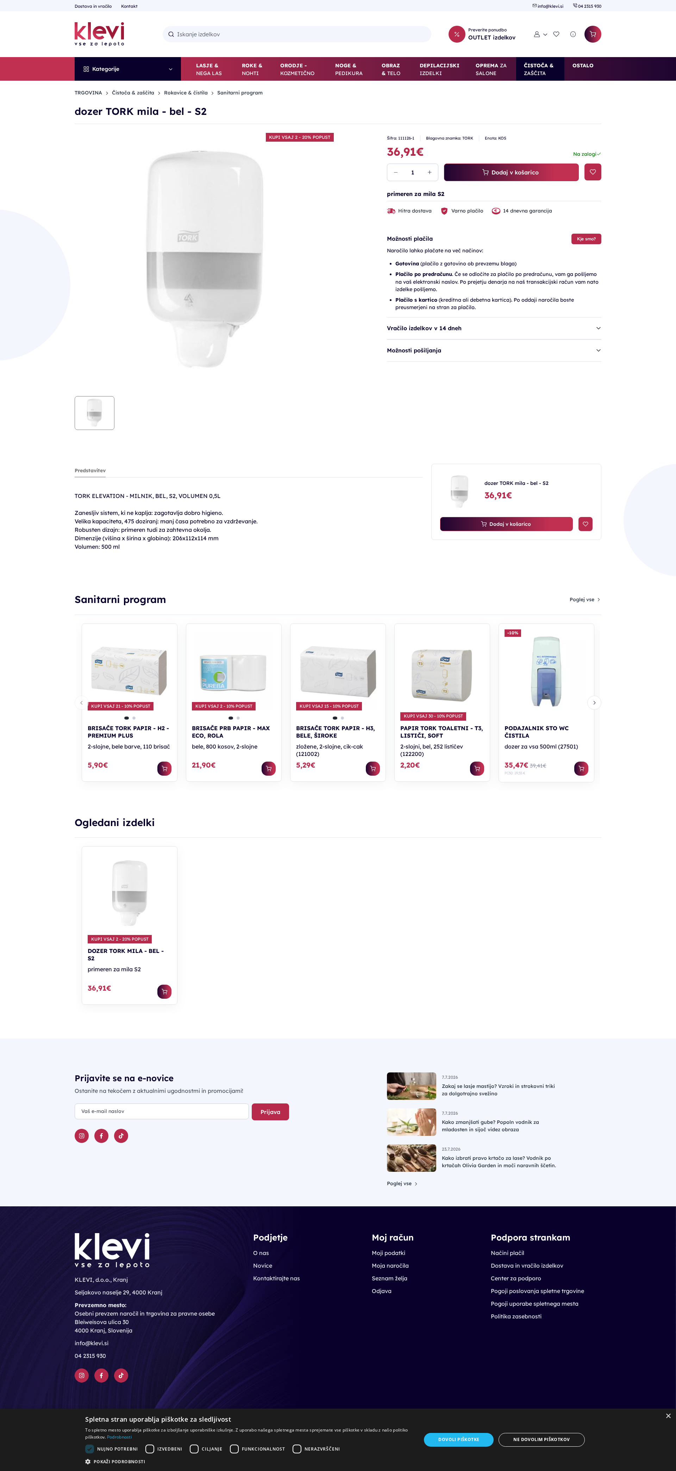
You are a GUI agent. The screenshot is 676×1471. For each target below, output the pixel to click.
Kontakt (129, 6)
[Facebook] (101, 1136)
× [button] (668, 1416)
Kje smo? (586, 238)
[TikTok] (121, 1136)
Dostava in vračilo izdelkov (527, 1265)
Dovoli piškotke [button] (458, 1439)
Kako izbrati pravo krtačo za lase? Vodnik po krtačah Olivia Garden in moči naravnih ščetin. (499, 1162)
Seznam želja (389, 1278)
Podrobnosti (119, 1437)
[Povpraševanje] (573, 34)
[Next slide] (594, 703)
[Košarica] (592, 34)
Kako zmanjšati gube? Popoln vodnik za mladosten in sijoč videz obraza (490, 1126)
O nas (261, 1252)
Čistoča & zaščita (133, 93)
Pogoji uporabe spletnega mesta (534, 1303)
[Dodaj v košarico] (164, 769)
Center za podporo (516, 1278)
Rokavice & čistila (186, 93)
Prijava (270, 1111)
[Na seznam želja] (592, 172)
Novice (262, 1265)
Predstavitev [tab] (90, 470)
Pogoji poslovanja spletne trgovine (537, 1290)
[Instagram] (82, 1136)
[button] (540, 34)
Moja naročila (390, 1265)
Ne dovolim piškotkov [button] (541, 1439)
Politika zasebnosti (516, 1316)
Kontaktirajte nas (276, 1278)
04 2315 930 (589, 6)
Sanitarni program (240, 93)
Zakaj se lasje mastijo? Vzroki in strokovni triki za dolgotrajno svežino (498, 1090)
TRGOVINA (88, 93)
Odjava (382, 1290)
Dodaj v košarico (515, 172)
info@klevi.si (550, 6)
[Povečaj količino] (429, 172)
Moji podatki (388, 1252)
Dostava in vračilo (94, 6)
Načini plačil (507, 1252)
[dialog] (338, 1440)
